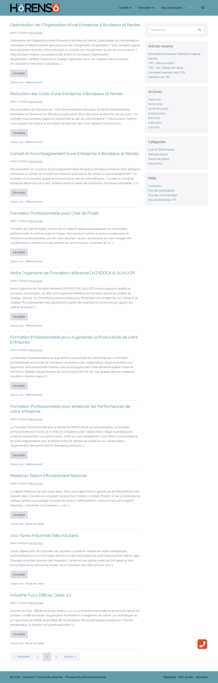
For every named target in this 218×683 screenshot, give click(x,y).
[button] (203, 8)
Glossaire (202, 677)
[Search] (200, 30)
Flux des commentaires (163, 195)
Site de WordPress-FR (162, 200)
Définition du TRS (159, 77)
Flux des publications (161, 190)
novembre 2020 (158, 108)
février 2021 (155, 104)
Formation (145, 7)
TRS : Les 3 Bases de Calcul (165, 67)
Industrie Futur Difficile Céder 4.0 (40, 595)
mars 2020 (155, 122)
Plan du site (185, 677)
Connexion (154, 186)
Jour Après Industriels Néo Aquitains (44, 535)
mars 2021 (154, 99)
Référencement (33, 82)
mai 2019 (154, 127)
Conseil (124, 7)
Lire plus (20, 74)
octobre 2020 (156, 113)
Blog (192, 7)
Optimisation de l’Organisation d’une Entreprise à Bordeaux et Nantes (75, 24)
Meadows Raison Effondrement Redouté (48, 475)
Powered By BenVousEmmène (85, 677)
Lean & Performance (161, 149)
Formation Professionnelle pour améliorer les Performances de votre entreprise (70, 409)
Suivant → (70, 656)
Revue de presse (34, 524)
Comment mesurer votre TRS (166, 72)
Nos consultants (171, 7)
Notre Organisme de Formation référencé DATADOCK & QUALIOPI (72, 272)
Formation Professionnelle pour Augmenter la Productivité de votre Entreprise (74, 340)
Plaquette (169, 677)
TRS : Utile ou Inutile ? (161, 63)
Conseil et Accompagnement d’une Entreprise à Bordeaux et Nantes (74, 153)
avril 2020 (154, 118)
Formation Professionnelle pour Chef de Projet (54, 213)
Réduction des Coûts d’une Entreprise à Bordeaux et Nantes (66, 93)
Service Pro (155, 163)
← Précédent (22, 656)
